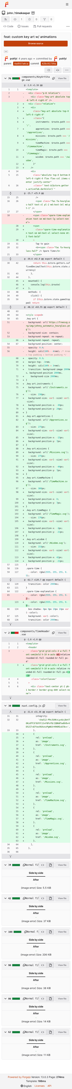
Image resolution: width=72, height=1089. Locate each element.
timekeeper (22, 13)
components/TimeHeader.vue (35, 633)
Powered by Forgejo (19, 1076)
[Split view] (58, 70)
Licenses (40, 1085)
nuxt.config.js (31, 705)
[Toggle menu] (67, 4)
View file (62, 78)
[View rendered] (50, 865)
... (6, 51)
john (10, 13)
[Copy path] (53, 78)
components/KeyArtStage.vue (36, 78)
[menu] (67, 70)
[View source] (42, 865)
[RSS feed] (5, 19)
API (49, 1085)
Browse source (35, 43)
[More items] (68, 26)
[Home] (7, 4)
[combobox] (48, 70)
